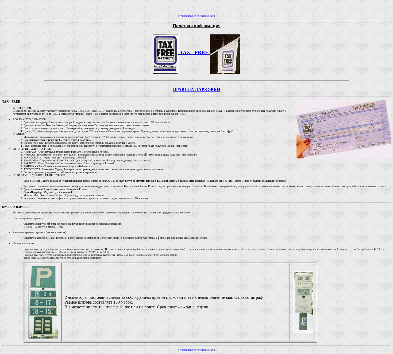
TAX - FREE (194, 52)
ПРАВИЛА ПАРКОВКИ (196, 89)
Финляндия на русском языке (196, 15)
